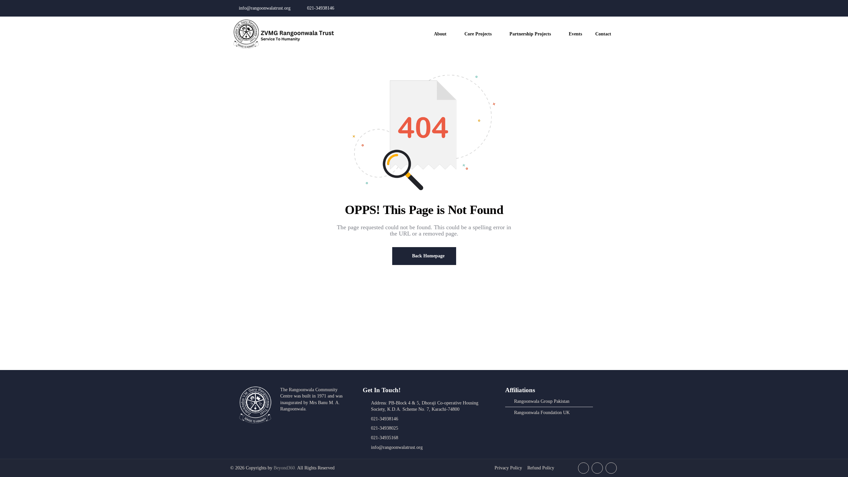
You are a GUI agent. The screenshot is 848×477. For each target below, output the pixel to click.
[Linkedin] (612, 8)
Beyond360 (284, 467)
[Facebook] (586, 8)
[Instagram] (599, 8)
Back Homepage (428, 255)
